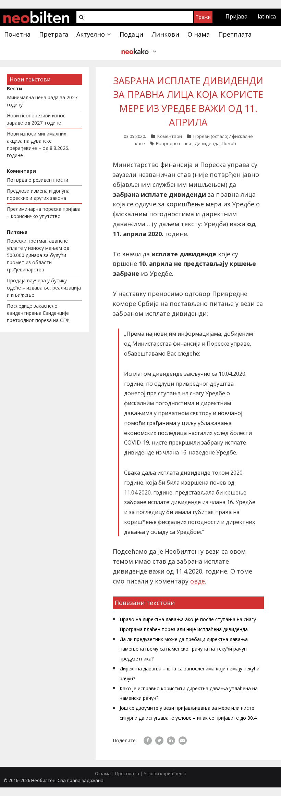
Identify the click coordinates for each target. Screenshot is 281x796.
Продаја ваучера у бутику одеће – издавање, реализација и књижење (44, 287)
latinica (267, 16)
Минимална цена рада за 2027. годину (42, 101)
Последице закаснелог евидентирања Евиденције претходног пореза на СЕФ (38, 313)
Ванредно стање (174, 143)
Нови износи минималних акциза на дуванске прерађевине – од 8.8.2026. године (38, 144)
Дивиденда (207, 143)
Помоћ (229, 143)
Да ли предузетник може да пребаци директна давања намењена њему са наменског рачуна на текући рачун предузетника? (184, 649)
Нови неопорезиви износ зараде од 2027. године (36, 119)
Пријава (236, 16)
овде (197, 581)
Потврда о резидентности (37, 180)
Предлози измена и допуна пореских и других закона (38, 194)
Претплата (127, 773)
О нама (103, 773)
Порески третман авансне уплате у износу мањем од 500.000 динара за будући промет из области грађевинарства (38, 255)
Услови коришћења (165, 773)
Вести (14, 88)
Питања (17, 232)
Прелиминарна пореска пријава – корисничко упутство (44, 212)
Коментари (169, 136)
